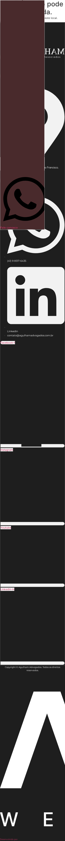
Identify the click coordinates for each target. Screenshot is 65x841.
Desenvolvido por (9, 839)
